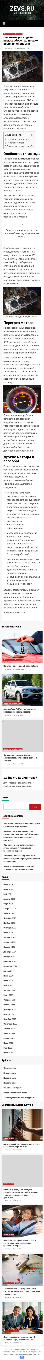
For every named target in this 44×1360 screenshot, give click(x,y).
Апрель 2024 (9, 990)
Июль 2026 (8, 884)
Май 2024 (7, 985)
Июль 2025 (8, 932)
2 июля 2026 (17, 1200)
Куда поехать (9, 1073)
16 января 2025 (18, 715)
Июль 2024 (8, 976)
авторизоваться (23, 786)
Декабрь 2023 (9, 1009)
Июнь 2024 (8, 980)
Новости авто (9, 1078)
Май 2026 (7, 894)
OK (22, 1357)
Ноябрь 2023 (9, 1014)
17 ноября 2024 (18, 764)
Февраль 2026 (9, 908)
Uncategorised (9, 1068)
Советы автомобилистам (13, 34)
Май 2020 (7, 1048)
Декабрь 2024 (9, 952)
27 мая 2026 (17, 1297)
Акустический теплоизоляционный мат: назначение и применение (21, 824)
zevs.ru (22, 8)
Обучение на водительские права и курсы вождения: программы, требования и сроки (19, 848)
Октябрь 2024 (9, 961)
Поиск (5, 797)
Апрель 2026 (9, 899)
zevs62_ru (8, 48)
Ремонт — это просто (12, 1088)
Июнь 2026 (8, 889)
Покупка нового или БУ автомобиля (20, 666)
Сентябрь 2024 (10, 966)
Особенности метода (18, 139)
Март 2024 (8, 995)
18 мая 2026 (17, 1342)
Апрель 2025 (9, 937)
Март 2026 (8, 904)
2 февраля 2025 (18, 669)
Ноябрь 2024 (9, 956)
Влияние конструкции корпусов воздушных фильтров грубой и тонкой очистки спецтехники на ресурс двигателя (20, 835)
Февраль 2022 (9, 1038)
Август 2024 (9, 971)
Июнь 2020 (8, 1043)
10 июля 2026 (17, 1150)
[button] (31, 135)
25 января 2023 (20, 48)
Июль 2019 (8, 1052)
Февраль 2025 (9, 942)
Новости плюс (9, 1083)
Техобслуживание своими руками (19, 1097)
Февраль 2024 (9, 1000)
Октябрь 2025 (9, 928)
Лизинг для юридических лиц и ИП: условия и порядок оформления (19, 867)
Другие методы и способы (20, 146)
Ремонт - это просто (11, 1331)
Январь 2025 (9, 947)
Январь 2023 (9, 1033)
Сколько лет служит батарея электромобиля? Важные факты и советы (20, 758)
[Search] (39, 23)
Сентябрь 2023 (10, 1024)
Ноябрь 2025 (9, 923)
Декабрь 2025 (9, 918)
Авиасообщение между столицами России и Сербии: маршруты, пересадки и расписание (21, 858)
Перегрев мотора (15, 142)
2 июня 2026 (17, 1249)
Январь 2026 (9, 913)
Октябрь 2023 (9, 1019)
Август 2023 (9, 1028)
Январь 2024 (9, 1004)
